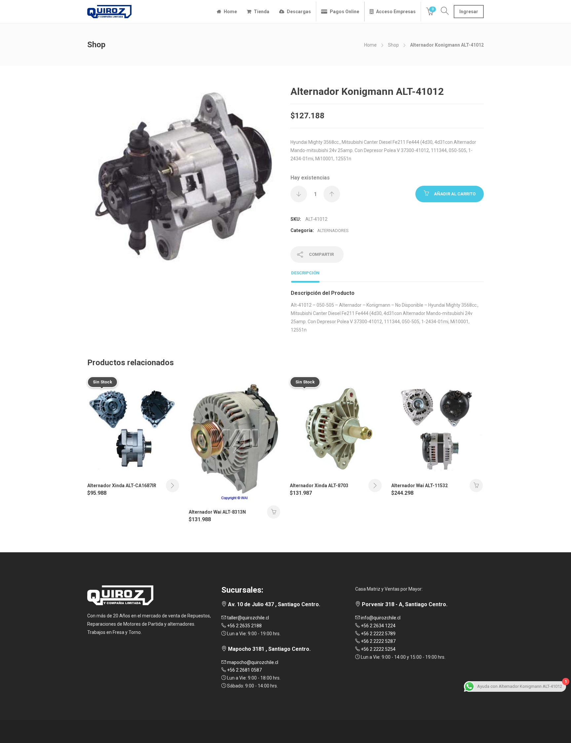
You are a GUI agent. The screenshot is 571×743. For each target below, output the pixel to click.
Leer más (172, 485)
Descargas (299, 11)
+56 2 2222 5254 (378, 649)
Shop (393, 45)
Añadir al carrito (455, 193)
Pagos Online (344, 11)
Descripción (305, 272)
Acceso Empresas (396, 11)
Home (230, 11)
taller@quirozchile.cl (247, 617)
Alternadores (333, 230)
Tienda (261, 11)
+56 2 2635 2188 (244, 625)
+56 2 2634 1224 (378, 625)
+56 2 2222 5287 (378, 641)
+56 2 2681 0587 (244, 670)
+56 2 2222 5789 (378, 633)
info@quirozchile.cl (380, 617)
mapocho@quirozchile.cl (252, 662)
